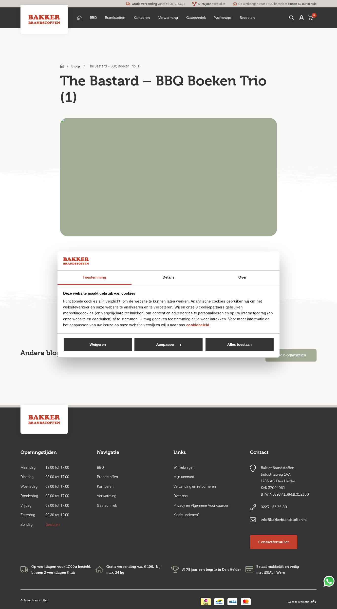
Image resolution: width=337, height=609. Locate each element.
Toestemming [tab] (94, 277)
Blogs (76, 66)
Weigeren (98, 344)
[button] (93, 17)
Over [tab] (242, 277)
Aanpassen (165, 344)
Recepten (247, 18)
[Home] (79, 17)
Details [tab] (169, 277)
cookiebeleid (197, 325)
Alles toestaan (239, 344)
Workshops (222, 18)
